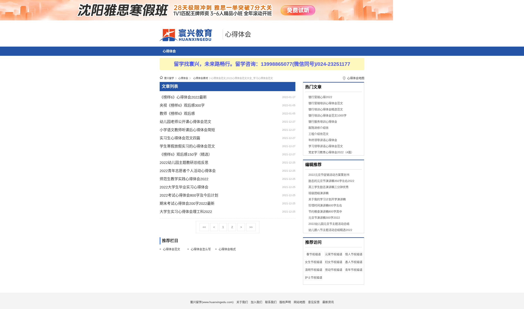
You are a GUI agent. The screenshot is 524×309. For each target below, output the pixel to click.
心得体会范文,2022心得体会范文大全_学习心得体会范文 (242, 78)
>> (251, 227)
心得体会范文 (171, 249)
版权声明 (285, 302)
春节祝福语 (313, 254)
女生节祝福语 (313, 262)
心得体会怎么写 (201, 249)
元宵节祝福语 (333, 254)
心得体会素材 (200, 78)
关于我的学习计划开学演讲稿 (327, 199)
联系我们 (271, 302)
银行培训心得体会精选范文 (325, 109)
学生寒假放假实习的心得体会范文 (187, 146)
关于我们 (242, 302)
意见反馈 (314, 302)
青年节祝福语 (353, 269)
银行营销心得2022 (320, 97)
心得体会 (238, 34)
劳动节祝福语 (333, 269)
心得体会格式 (227, 249)
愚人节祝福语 (353, 262)
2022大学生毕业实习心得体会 (184, 187)
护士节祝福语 (313, 277)
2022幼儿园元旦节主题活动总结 (328, 223)
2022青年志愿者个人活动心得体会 (188, 171)
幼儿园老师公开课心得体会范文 (185, 122)
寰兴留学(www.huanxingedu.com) (212, 302)
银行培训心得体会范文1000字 (327, 115)
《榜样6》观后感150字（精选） (186, 154)
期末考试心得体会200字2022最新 (187, 204)
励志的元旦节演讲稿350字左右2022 (331, 180)
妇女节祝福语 (333, 262)
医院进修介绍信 (318, 127)
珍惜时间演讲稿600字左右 (325, 205)
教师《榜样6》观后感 (177, 114)
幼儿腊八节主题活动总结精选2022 (330, 230)
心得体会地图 (355, 78)
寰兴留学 (169, 78)
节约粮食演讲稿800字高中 (325, 211)
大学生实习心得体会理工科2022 (186, 212)
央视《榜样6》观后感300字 (182, 105)
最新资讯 (328, 302)
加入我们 (256, 302)
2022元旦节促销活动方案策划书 (328, 174)
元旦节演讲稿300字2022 (324, 217)
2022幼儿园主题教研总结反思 (184, 163)
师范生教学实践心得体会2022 (184, 179)
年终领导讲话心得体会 (322, 140)
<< (204, 227)
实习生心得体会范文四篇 (180, 138)
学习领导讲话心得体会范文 (325, 146)
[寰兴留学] (190, 40)
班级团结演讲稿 (318, 193)
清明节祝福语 (313, 269)
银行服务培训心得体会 (322, 121)
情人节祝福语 (353, 254)
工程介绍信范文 (318, 133)
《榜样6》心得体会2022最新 (183, 97)
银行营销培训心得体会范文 (325, 103)
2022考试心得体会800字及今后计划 (189, 195)
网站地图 (299, 302)
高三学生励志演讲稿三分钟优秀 (328, 187)
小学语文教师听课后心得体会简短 (187, 130)
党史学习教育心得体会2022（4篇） (331, 152)
